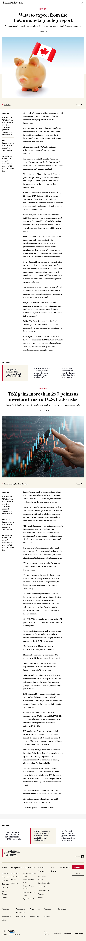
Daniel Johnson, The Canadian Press (16, 484)
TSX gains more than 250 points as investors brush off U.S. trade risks (13, 373)
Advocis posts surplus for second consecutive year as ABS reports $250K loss (8, 163)
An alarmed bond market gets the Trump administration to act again (68, 372)
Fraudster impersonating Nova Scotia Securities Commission (8, 145)
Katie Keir (7, 105)
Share (78, 105)
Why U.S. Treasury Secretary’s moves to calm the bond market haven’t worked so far (42, 372)
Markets (43, 9)
